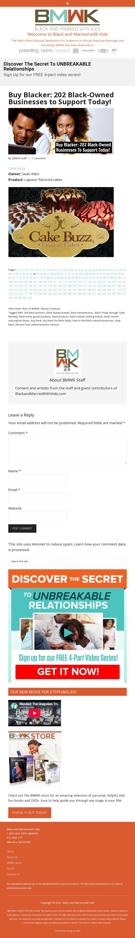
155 (35, 289)
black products (60, 316)
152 (20, 289)
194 (109, 293)
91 (87, 277)
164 (79, 289)
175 (15, 293)
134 (50, 285)
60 (94, 273)
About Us (12, 857)
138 (69, 285)
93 (94, 277)
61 (97, 273)
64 (108, 273)
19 (68, 269)
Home (10, 851)
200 (20, 297)
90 (83, 277)
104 (20, 281)
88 (76, 277)
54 (73, 273)
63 (104, 273)
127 (15, 285)
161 (64, 289)
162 (69, 289)
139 (74, 285)
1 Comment (39, 158)
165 (84, 289)
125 (123, 281)
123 (114, 281)
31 (110, 269)
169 (104, 289)
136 (59, 285)
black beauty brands (58, 312)
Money (45, 308)
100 (119, 277)
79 (44, 277)
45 (41, 273)
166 (89, 289)
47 (48, 273)
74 (27, 277)
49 (55, 273)
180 (40, 293)
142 (89, 285)
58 (87, 273)
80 (48, 277)
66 (115, 273)
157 (45, 289)
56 (80, 273)
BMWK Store (14, 862)
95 (101, 277)
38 (16, 273)
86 (69, 277)
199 (15, 297)
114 (69, 281)
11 (40, 269)
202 (30, 297)
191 (94, 293)
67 (118, 273)
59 (90, 273)
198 (10, 297)
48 (51, 273)
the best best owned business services (37, 324)
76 (34, 277)
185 (64, 293)
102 (10, 281)
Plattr (78, 930)
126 (10, 285)
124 (119, 281)
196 (119, 293)
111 (55, 281)
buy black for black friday (57, 320)
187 (74, 293)
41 (27, 273)
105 (25, 281)
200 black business (34, 312)
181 (45, 293)
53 (69, 273)
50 (58, 273)
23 (82, 269)
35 (124, 269)
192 (99, 293)
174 (10, 293)
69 (9, 277)
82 (55, 277)
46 (44, 273)
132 (40, 285)
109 (45, 281)
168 (99, 289)
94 (97, 277)
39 (20, 273)
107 (35, 281)
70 (13, 277)
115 (74, 281)
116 (79, 281)
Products (55, 308)
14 (51, 269)
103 (15, 281)
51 (62, 273)
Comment (18, 432)
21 (75, 269)
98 (111, 277)
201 (25, 297)
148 (119, 285)
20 (72, 269)
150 (10, 289)
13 (47, 269)
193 (104, 293)
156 (40, 289)
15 (54, 269)
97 (108, 277)
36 (9, 273)
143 (94, 285)
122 (109, 281)
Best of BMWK (30, 308)
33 (117, 269)
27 (96, 269)
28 (100, 269)
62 (101, 273)
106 (30, 281)
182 (50, 293)
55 (76, 273)
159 (55, 289)
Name (14, 471)
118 (89, 281)
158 (50, 289)
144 (99, 285)
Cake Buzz (16, 168)
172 (119, 289)
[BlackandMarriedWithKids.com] (67, 27)
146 (109, 285)
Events (11, 868)
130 (30, 285)
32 (114, 269)
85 (66, 277)
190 (89, 293)
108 (40, 281)
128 (20, 285)
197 (123, 293)
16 (58, 269)
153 (25, 289)
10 (37, 269)
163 (74, 289)
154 (30, 289)
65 (111, 273)
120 (99, 281)
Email (14, 489)
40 (23, 273)
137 (64, 285)
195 (114, 293)
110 (50, 281)
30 (107, 269)
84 (62, 277)
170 (109, 289)
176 (20, 293)
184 (59, 293)
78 (41, 277)
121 (104, 281)
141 (84, 285)
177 (25, 293)
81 (51, 277)
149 (123, 285)
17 (61, 269)
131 (35, 285)
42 (30, 273)
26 (93, 269)
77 (37, 277)
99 (115, 277)
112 (59, 281)
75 (30, 277)
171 (114, 289)
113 (64, 281)
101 (124, 277)
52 (66, 273)
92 (90, 277)
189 (84, 293)
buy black (36, 320)
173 (123, 289)
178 (30, 293)
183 (55, 293)
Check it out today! (29, 812)
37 (13, 273)
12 (44, 269)
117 (84, 281)
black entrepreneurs (82, 312)
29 (103, 269)
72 (20, 277)
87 (73, 277)
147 (114, 285)
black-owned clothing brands (86, 316)
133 (45, 285)
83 (58, 277)
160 (59, 289)
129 (25, 285)
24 (86, 269)
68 (122, 273)
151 (15, 289)
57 (83, 273)
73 (23, 277)
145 (104, 285)
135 (55, 285)
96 (104, 277)
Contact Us (13, 874)
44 (37, 273)
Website (15, 508)
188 (79, 293)
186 (69, 293)
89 (80, 277)
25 (89, 269)
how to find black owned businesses (93, 320)
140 (79, 285)
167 (94, 289)
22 (79, 269)
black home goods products (35, 316)
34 (121, 269)
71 (16, 277)
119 (94, 281)
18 (65, 269)
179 (35, 293)
